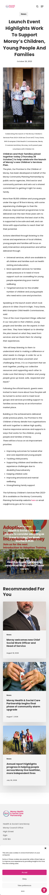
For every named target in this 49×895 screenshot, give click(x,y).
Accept (24, 872)
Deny (24, 879)
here (33, 500)
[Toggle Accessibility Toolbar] (44, 890)
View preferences (24, 885)
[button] (45, 848)
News (23, 14)
